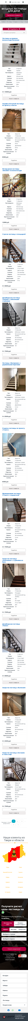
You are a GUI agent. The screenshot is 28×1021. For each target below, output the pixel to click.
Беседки (5, 975)
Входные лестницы (18, 21)
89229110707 (19, 1018)
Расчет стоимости (14, 98)
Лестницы (9, 21)
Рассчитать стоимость (14, 15)
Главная (3, 21)
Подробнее (14, 95)
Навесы (5, 990)
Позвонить (5, 918)
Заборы (5, 985)
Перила (5, 995)
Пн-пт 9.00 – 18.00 (15, 2)
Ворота (5, 980)
